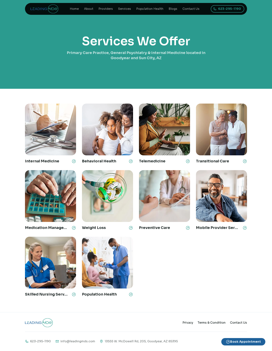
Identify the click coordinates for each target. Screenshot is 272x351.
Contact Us (190, 9)
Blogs (173, 9)
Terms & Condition (212, 323)
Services (124, 9)
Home (74, 9)
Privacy (187, 323)
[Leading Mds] (44, 8)
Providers (105, 9)
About (88, 9)
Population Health (149, 9)
